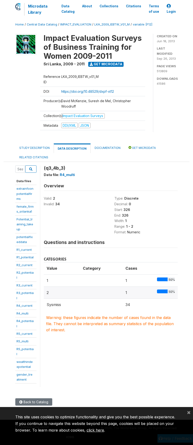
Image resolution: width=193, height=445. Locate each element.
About (87, 6)
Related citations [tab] (33, 157)
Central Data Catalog (42, 24)
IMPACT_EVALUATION (75, 24)
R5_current (24, 334)
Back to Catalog (35, 402)
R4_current (24, 305)
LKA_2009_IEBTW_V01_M (112, 24)
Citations (133, 6)
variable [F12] (142, 24)
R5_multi (22, 341)
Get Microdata (107, 64)
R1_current (24, 250)
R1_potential (25, 257)
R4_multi (22, 313)
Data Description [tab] (72, 148)
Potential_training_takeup (24, 224)
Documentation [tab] (108, 148)
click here (95, 430)
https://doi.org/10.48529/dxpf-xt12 (87, 91)
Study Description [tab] (34, 148)
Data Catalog (68, 8)
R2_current (24, 265)
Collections (109, 6)
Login (171, 11)
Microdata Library (38, 9)
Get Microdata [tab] (143, 148)
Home (19, 24)
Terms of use (154, 8)
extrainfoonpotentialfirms (24, 194)
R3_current (24, 285)
